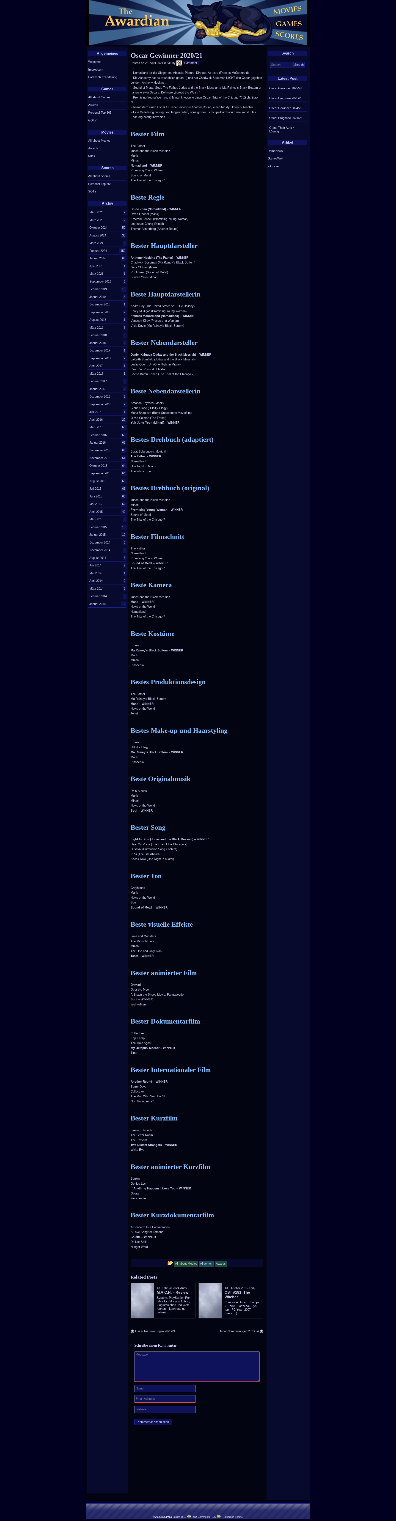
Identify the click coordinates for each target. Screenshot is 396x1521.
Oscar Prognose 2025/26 (285, 98)
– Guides (274, 166)
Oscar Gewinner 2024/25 (285, 108)
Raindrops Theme (233, 1517)
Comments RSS (207, 1517)
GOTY (92, 120)
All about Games (99, 97)
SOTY (92, 191)
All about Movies (99, 140)
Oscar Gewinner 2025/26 (285, 88)
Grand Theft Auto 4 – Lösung (283, 129)
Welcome (94, 61)
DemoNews (275, 151)
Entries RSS (179, 1517)
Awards (93, 105)
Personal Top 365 (99, 112)
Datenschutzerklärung (102, 77)
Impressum (95, 69)
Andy (183, 1288)
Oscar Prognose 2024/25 (285, 118)
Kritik (91, 156)
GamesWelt (275, 158)
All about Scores (99, 176)
